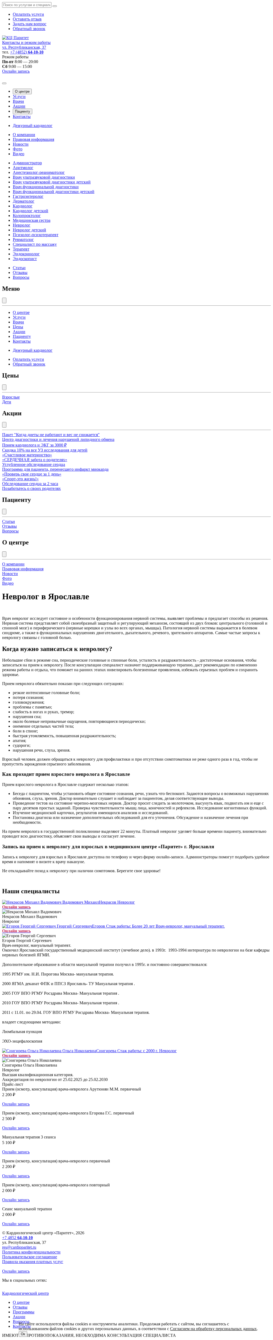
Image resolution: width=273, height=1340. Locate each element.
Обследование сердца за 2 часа (30, 483)
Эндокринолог (26, 254)
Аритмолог (23, 167)
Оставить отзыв (27, 19)
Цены (18, 327)
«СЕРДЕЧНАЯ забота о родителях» (34, 459)
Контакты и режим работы (26, 42)
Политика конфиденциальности (31, 1252)
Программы (23, 1312)
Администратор (27, 163)
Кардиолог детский (30, 210)
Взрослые (11, 397)
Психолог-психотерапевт (35, 234)
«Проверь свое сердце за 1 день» (31, 474)
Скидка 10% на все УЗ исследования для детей (44, 450)
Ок (23, 1334)
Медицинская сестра (31, 220)
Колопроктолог (27, 215)
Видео (18, 153)
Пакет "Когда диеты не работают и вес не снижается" (51, 434)
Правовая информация (33, 139)
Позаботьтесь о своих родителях (31, 488)
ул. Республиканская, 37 (24, 47)
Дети (6, 402)
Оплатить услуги (28, 14)
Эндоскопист (25, 258)
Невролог (21, 225)
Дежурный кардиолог (33, 125)
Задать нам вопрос (29, 24)
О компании (24, 134)
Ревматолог (23, 239)
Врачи (18, 101)
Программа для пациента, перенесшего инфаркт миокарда (55, 469)
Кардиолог (23, 206)
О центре (22, 91)
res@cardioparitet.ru (19, 1247)
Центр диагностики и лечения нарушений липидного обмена (58, 439)
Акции (19, 106)
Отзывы (20, 272)
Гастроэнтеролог (28, 196)
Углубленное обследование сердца (33, 464)
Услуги (19, 96)
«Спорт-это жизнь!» (20, 479)
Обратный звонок (29, 28)
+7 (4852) (26, 52)
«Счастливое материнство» (27, 455)
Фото (17, 149)
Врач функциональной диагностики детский (53, 191)
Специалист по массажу (35, 244)
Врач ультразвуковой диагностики (44, 177)
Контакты (22, 116)
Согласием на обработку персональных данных (213, 1328)
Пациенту (22, 111)
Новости (21, 144)
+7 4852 (17, 1237)
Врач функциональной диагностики (46, 187)
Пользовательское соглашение (29, 1257)
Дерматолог (23, 201)
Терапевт (21, 249)
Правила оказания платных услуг (32, 1261)
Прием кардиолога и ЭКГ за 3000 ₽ (34, 445)
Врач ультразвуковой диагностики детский (52, 182)
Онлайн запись (16, 71)
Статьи (19, 267)
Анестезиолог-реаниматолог (39, 172)
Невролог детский (29, 230)
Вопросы (21, 277)
